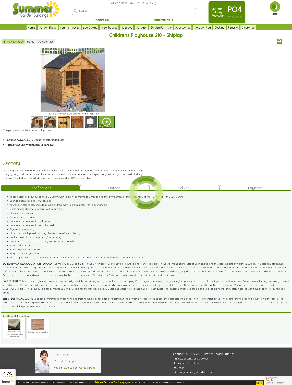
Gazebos (126, 27)
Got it (259, 382)
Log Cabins (90, 27)
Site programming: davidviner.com (194, 372)
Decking (219, 27)
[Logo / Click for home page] (35, 9)
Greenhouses (109, 27)
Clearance (248, 27)
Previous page (13, 41)
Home (31, 27)
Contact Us (101, 20)
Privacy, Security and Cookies (191, 358)
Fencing (233, 27)
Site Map (179, 367)
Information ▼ (163, 20)
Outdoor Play (202, 27)
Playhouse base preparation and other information (14, 334)
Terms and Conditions (186, 363)
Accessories (182, 27)
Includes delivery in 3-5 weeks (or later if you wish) (36, 140)
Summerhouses (69, 27)
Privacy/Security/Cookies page (112, 382)
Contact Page (87, 367)
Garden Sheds (47, 27)
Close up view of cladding (38, 332)
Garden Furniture (161, 27)
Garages (141, 27)
